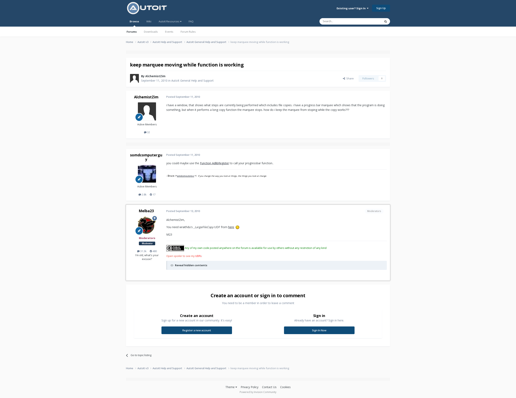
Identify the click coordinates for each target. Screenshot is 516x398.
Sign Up (381, 8)
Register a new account (196, 330)
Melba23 (146, 210)
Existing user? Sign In (352, 8)
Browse (134, 21)
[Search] (385, 21)
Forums (132, 31)
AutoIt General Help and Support (192, 80)
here (231, 227)
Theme (230, 387)
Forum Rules (188, 31)
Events (169, 31)
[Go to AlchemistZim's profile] (134, 78)
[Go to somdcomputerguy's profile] (147, 173)
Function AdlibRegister (214, 163)
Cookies (285, 387)
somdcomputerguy (146, 157)
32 (148, 132)
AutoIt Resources (169, 21)
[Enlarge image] (237, 227)
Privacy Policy (249, 387)
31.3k (143, 251)
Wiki (148, 21)
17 (153, 194)
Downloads (151, 31)
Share (349, 78)
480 (154, 251)
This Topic (370, 21)
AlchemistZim (155, 76)
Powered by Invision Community (258, 392)
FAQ (191, 21)
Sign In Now (319, 330)
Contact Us (269, 387)
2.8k (144, 194)
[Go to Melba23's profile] (147, 225)
